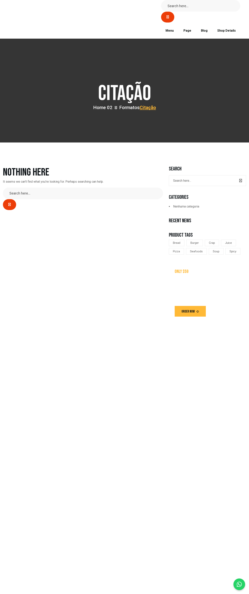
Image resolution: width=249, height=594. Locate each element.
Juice (228, 243)
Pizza (176, 251)
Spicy (233, 251)
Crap (212, 243)
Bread (176, 243)
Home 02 (102, 107)
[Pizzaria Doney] (32, 19)
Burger (194, 243)
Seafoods (196, 251)
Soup (216, 251)
